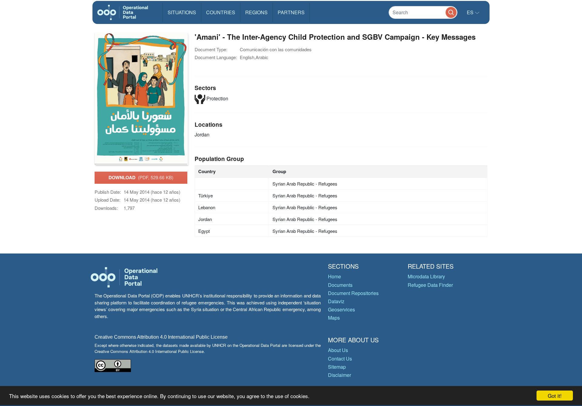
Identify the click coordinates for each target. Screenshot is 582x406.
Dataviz (336, 301)
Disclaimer (339, 374)
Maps (334, 317)
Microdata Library (426, 276)
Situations (182, 12)
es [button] (471, 12)
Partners (291, 12)
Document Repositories (353, 293)
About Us (338, 350)
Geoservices (341, 309)
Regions (256, 12)
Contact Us (340, 358)
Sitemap (337, 366)
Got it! (555, 395)
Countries (220, 12)
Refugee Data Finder (430, 284)
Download (141, 177)
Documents (340, 284)
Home (334, 276)
